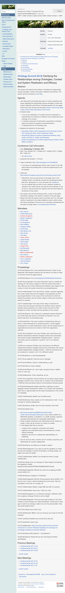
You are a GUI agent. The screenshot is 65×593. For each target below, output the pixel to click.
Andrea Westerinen (26, 214)
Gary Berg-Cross (25, 231)
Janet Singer (24, 242)
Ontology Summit (6, 27)
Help (4, 66)
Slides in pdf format (53, 107)
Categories (21, 574)
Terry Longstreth (25, 259)
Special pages (7, 77)
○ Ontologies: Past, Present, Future (7, 30)
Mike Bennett (24, 250)
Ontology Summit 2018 (30, 76)
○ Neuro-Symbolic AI (7, 36)
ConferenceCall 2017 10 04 (29, 546)
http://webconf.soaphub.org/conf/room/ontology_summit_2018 (40, 175)
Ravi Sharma (24, 254)
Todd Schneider (25, 261)
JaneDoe (55, 182)
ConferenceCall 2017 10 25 (29, 563)
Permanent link (7, 82)
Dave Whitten (24, 224)
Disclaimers (41, 587)
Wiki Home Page (6, 18)
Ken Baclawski (24, 248)
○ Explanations (6, 48)
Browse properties (8, 86)
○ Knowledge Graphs (7, 46)
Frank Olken (24, 229)
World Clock (28, 156)
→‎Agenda (40, 13)
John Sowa (23, 244)
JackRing (50, 48)
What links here (7, 72)
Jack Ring (39, 94)
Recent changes (7, 63)
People (4, 61)
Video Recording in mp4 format (40, 110)
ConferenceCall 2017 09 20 (29, 550)
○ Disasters (5, 41)
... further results (23, 554)
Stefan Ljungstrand (26, 257)
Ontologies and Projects (8, 58)
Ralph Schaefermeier (27, 252)
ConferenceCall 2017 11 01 (28, 565)
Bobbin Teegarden (26, 218)
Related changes (8, 74)
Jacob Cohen (24, 237)
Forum (3, 24)
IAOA (3, 56)
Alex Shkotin (24, 211)
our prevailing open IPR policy (46, 204)
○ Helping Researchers (8, 39)
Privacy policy (21, 587)
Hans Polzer (24, 233)
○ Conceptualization (7, 34)
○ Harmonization (6, 44)
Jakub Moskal (24, 239)
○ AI (3, 53)
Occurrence (22, 576)
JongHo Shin (24, 246)
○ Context (4, 51)
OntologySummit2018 (33, 574)
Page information (8, 84)
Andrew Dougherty (26, 216)
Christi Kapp (24, 220)
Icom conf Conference (48, 574)
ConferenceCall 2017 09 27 (29, 548)
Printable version (7, 79)
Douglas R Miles (25, 226)
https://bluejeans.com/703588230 (47, 162)
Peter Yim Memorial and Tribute (8, 21)
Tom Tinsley (24, 263)
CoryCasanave (25, 222)
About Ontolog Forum (31, 587)
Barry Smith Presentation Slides (43, 133)
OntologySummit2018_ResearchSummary (48, 278)
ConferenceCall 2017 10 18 (28, 561)
